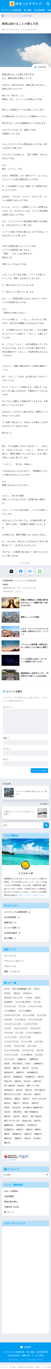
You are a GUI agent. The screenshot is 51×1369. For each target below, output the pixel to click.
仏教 (7, 1068)
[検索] (46, 825)
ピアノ (39, 1041)
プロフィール (10, 966)
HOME (27, 1347)
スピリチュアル (20, 1028)
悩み (21, 1085)
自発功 (19, 1129)
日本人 (27, 1094)
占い (35, 1068)
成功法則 (8, 1090)
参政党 (20, 1072)
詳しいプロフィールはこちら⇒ (32, 895)
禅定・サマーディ (11, 1121)
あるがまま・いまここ (13, 591)
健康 (16, 1068)
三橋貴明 (33, 1059)
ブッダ (7, 1046)
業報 (17, 1099)
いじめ (28, 998)
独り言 (16, 1107)
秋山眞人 (26, 1121)
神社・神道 (36, 1116)
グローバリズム (35, 1019)
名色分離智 (32, 1072)
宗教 (18, 1081)
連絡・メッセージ (12, 971)
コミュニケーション (12, 1024)
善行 (7, 1077)
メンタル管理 (26, 1055)
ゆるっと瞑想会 (11, 1191)
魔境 (7, 1143)
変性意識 (17, 1077)
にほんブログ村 (9, 1160)
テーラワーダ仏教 (33, 1033)
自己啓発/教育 (39, 10)
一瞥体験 (21, 1059)
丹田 (6, 1063)
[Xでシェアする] (11, 571)
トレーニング (10, 1037)
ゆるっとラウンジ (28, 3)
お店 (37, 998)
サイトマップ (10, 956)
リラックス (9, 1059)
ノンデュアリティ (11, 1041)
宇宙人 (8, 1081)
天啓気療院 (9, 1196)
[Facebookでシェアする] (21, 571)
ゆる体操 (8, 1002)
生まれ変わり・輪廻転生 (33, 1107)
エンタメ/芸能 (12, 928)
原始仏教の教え (11, 1202)
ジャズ (7, 1028)
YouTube (27, 993)
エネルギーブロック (12, 1015)
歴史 (26, 1099)
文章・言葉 (40, 1090)
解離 (37, 1129)
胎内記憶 (20, 1125)
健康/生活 (10, 922)
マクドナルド (27, 1050)
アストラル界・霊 (22, 1002)
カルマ (8, 1019)
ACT (7, 989)
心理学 (37, 1081)
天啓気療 (30, 1077)
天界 (41, 1077)
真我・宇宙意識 (31, 1112)
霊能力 (8, 1138)
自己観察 (8, 1129)
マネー (40, 1050)
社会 (16, 1116)
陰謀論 (38, 1134)
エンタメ (41, 1015)
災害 (6, 1107)
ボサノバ (32, 1046)
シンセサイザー (30, 1024)
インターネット (35, 1006)
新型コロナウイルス (12, 1094)
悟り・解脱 (9, 1085)
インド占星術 (9, 1011)
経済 (37, 1121)
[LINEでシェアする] (39, 571)
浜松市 (35, 1103)
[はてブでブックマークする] (30, 571)
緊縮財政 (8, 1125)
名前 (6, 738)
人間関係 (38, 1063)
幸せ (27, 1081)
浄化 (26, 1103)
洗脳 (16, 1103)
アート (21, 1006)
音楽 (28, 1138)
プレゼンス (30, 588)
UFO (7, 993)
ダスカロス (35, 1028)
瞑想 (6, 588)
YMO (16, 993)
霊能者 (18, 1138)
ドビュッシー (24, 1037)
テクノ (19, 1033)
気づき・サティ (16, 588)
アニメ (37, 1002)
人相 (27, 1063)
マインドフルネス (11, 1050)
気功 (7, 1103)
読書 (6, 1134)
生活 (7, 1112)
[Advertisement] (25, 1254)
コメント (8, 707)
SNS (36, 989)
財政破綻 (17, 1134)
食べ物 (37, 1138)
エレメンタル (28, 1015)
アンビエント (9, 1006)
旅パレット (9, 1212)
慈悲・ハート (33, 1085)
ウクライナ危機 (24, 1011)
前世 (26, 1068)
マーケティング (11, 1055)
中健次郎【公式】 (12, 1207)
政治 (19, 1090)
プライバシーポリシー (14, 961)
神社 (25, 1116)
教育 (29, 1090)
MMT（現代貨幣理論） (22, 989)
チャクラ (8, 1033)
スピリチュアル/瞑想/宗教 (11, 10)
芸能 (29, 1129)
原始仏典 (8, 1072)
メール (7, 749)
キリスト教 (20, 1019)
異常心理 (17, 1112)
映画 (37, 1094)
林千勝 (8, 1099)
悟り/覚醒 (27, 10)
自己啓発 (32, 1125)
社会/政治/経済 (12, 933)
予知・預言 (17, 1063)
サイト (6, 759)
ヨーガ (39, 1055)
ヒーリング (26, 1041)
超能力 (28, 1134)
